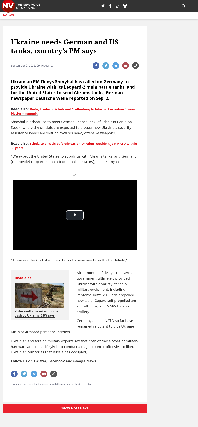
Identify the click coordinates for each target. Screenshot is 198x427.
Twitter (40, 361)
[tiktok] (117, 6)
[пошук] (183, 6)
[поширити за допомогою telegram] (115, 65)
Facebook (56, 361)
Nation (8, 15)
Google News (84, 361)
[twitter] (103, 6)
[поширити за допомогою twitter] (105, 65)
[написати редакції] (125, 65)
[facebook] (110, 6)
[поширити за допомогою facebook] (96, 65)
